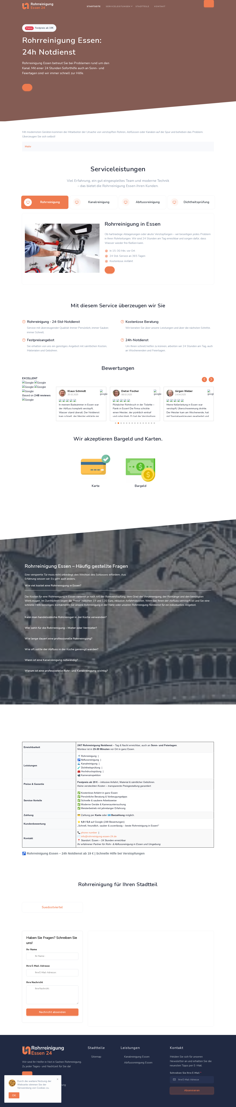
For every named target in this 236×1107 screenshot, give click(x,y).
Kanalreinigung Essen (136, 1057)
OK (14, 1095)
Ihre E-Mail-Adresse (38, 966)
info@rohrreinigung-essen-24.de (99, 836)
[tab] (44, 202)
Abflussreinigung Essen (137, 1062)
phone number (89, 832)
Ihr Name (31, 949)
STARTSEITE (94, 6)
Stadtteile (142, 6)
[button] (204, 379)
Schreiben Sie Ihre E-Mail (185, 1073)
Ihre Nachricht (34, 982)
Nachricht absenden (52, 1012)
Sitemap (96, 1057)
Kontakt (159, 6)
